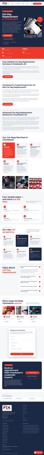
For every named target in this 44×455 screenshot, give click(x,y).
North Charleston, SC (5, 436)
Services (12, 3)
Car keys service (19, 398)
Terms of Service (25, 420)
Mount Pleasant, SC (5, 439)
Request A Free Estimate (8, 38)
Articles (23, 3)
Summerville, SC (4, 440)
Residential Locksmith (5, 425)
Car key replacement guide (7, 398)
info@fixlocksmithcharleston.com (6, 449)
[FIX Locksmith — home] (4, 3)
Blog (23, 414)
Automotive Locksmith (5, 428)
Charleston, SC (4, 434)
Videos (24, 417)
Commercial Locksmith (5, 426)
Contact (31, 3)
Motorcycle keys (32, 398)
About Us (27, 3)
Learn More (6, 321)
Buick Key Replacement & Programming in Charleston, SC (30, 432)
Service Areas (18, 3)
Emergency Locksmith (5, 429)
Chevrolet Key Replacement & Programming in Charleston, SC (31, 429)
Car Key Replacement (5, 431)
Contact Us (24, 411)
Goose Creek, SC (4, 437)
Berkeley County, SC (5, 442)
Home (8, 3)
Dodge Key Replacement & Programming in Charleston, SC (31, 426)
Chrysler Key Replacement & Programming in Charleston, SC (31, 428)
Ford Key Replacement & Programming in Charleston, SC (30, 425)
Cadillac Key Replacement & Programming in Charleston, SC (31, 431)
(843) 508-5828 (37, 3)
